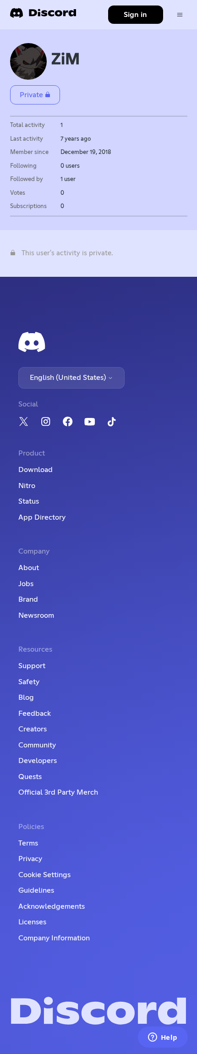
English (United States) (69, 377)
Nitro (26, 485)
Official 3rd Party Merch (58, 792)
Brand (28, 599)
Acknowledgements (51, 906)
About (28, 567)
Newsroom (36, 615)
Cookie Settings (44, 874)
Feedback (34, 713)
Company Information (54, 938)
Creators (32, 729)
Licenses (32, 922)
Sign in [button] (135, 14)
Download (35, 469)
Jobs (25, 583)
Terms (28, 843)
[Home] (43, 15)
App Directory (42, 517)
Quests (30, 776)
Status (28, 501)
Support (31, 666)
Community (37, 745)
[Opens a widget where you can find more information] (162, 1038)
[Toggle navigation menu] (180, 15)
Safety (28, 682)
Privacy (30, 858)
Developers (37, 760)
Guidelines (36, 890)
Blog (26, 697)
